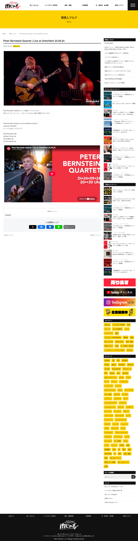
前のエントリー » (96, 235)
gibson (114, 365)
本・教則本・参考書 (102, 5)
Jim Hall (107, 369)
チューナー (108, 411)
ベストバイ (124, 424)
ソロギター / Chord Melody (113, 337)
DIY (118, 360)
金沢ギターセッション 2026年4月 (115, 75)
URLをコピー (70, 227)
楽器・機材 (68, 5)
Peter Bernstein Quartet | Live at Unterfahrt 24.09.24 (34, 34)
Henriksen (122, 365)
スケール (120, 407)
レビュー (114, 445)
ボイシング (115, 428)
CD (113, 360)
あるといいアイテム (111, 377)
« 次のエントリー (8, 235)
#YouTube (8, 215)
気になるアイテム (115, 458)
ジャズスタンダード (111, 403)
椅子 (119, 454)
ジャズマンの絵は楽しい (112, 57)
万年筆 (122, 445)
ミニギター (108, 437)
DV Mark (124, 360)
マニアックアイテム (121, 432)
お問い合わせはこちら (111, 502)
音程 (106, 466)
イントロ (118, 386)
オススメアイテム (110, 390)
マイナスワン (109, 333)
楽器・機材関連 (69, 516)
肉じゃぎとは (34, 5)
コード (127, 329)
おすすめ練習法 (117, 329)
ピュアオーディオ (120, 420)
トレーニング (109, 415)
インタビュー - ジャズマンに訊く (114, 350)
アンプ (107, 382)
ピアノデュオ (119, 415)
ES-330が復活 (109, 43)
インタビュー (124, 382)
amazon (107, 360)
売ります (129, 350)
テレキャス (117, 411)
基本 (128, 325)
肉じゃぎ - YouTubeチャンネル (114, 486)
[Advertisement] (52, 265)
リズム (126, 441)
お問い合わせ (119, 342)
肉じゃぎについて (123, 462)
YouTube (125, 373)
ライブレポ (108, 441)
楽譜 (106, 458)
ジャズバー (122, 403)
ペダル (107, 428)
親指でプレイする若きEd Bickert (114, 67)
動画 (131, 337)
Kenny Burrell (116, 369)
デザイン (126, 411)
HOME (4, 34)
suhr (118, 373)
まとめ (121, 377)
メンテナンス (118, 437)
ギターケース (129, 390)
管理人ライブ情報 (110, 462)
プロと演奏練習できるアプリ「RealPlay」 (117, 53)
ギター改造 (108, 394)
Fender (107, 365)
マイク (123, 428)
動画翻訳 (107, 449)
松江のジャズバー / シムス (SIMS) (115, 83)
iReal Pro (130, 365)
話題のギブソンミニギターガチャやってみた (118, 71)
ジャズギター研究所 (51, 5)
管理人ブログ (119, 5)
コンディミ (108, 398)
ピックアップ (109, 420)
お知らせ (107, 325)
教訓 (116, 333)
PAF (106, 373)
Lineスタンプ (127, 369)
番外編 (126, 337)
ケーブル (125, 394)
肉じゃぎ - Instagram (111, 494)
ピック (128, 415)
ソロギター (129, 407)
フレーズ (107, 329)
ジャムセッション (110, 407)
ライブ (127, 437)
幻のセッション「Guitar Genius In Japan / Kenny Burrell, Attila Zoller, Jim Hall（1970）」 (119, 48)
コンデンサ (117, 398)
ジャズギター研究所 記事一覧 (113, 490)
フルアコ (107, 424)
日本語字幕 (108, 454)
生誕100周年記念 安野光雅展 (113, 79)
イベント (114, 382)
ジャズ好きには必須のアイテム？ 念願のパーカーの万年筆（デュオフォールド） (119, 62)
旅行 (129, 449)
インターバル (109, 386)
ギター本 (116, 394)
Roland (112, 373)
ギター (120, 390)
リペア (107, 445)
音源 (116, 346)
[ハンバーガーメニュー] (133, 5)
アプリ (128, 377)
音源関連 (85, 5)
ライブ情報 (117, 441)
